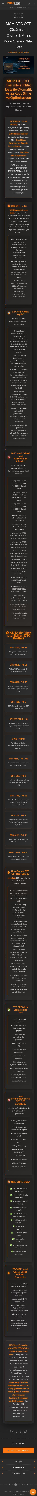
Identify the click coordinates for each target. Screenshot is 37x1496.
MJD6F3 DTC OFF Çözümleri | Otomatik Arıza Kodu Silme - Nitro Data (21, 15)
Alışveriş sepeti (28, 3)
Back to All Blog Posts (19, 8)
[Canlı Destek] (33, 1492)
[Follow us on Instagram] (21, 1484)
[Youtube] (15, 1484)
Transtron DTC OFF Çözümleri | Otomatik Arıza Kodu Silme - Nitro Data (16, 15)
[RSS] (27, 1484)
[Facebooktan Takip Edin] (9, 1484)
